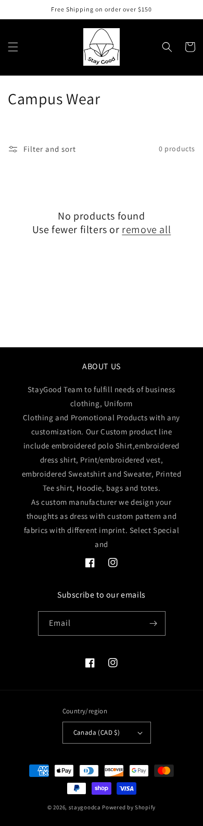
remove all (146, 229)
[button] (13, 46)
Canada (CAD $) (96, 732)
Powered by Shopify (129, 807)
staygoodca (85, 807)
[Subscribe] (153, 623)
